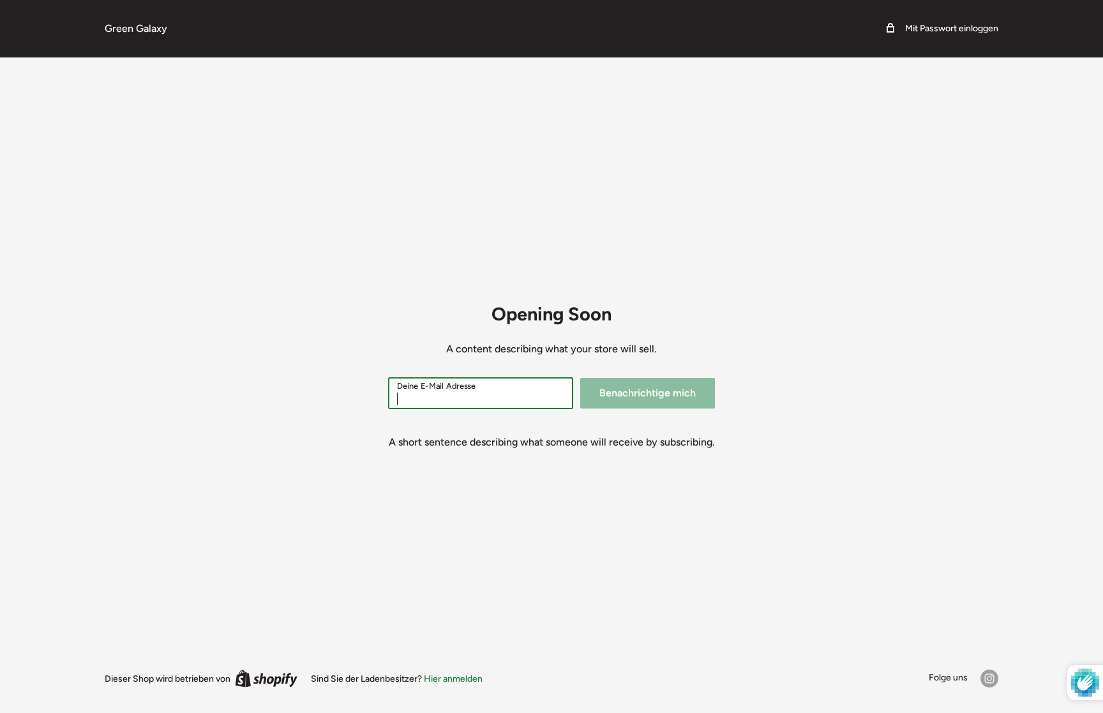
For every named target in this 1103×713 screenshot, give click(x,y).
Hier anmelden (453, 678)
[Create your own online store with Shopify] (266, 678)
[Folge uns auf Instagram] (989, 678)
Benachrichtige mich (647, 393)
